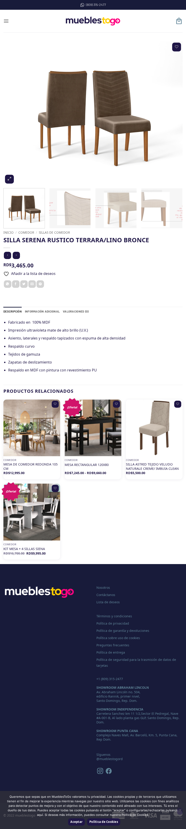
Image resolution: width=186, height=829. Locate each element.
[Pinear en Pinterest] (40, 284)
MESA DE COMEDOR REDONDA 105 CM (30, 466)
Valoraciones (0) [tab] (75, 311)
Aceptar (76, 822)
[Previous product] (16, 255)
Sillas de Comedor (54, 232)
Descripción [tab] (12, 311)
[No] (180, 811)
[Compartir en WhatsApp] (7, 284)
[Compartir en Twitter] (24, 284)
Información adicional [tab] (42, 311)
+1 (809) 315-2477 (109, 679)
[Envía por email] (32, 284)
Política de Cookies (103, 822)
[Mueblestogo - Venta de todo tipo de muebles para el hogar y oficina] (93, 21)
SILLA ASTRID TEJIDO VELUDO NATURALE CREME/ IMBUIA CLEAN (152, 466)
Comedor (26, 232)
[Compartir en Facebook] (16, 284)
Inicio (8, 232)
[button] (6, 21)
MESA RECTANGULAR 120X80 (87, 465)
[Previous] (13, 113)
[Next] (173, 113)
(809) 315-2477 (96, 5)
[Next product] (7, 255)
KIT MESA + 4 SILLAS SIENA (24, 549)
